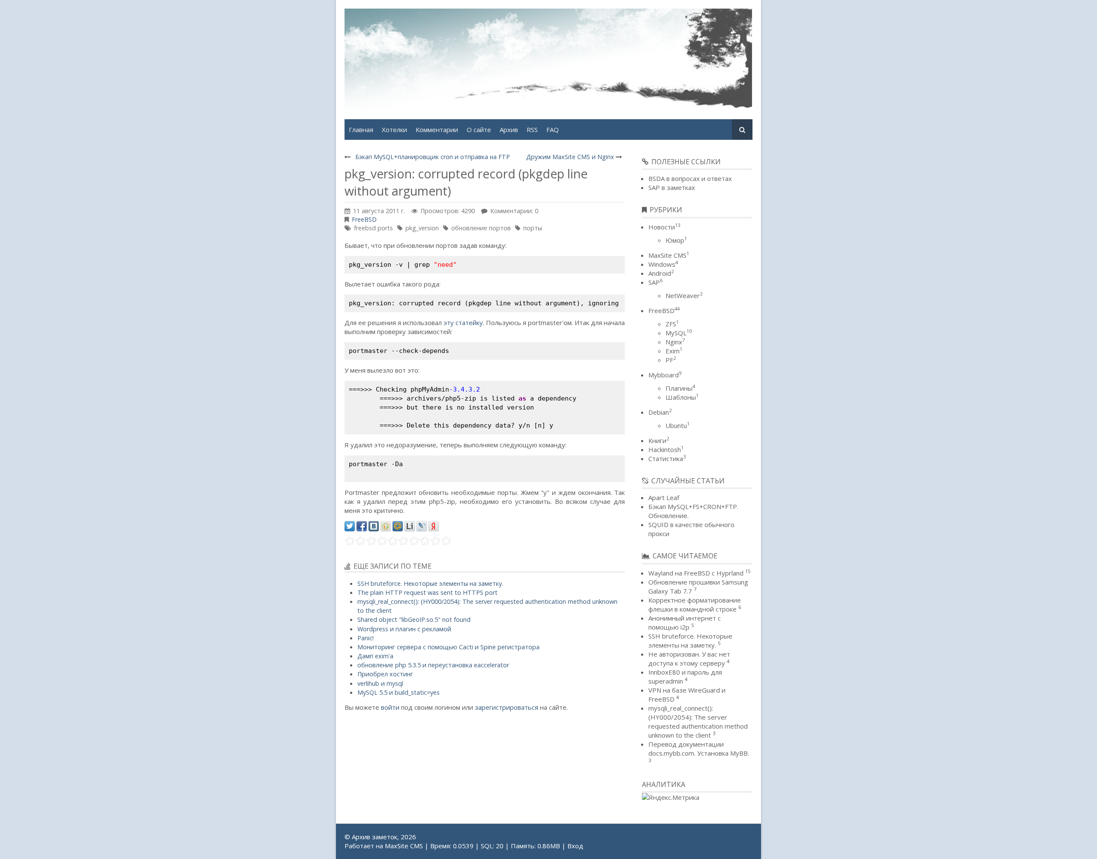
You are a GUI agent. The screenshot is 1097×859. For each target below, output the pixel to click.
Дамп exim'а (375, 656)
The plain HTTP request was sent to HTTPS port (427, 592)
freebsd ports (373, 228)
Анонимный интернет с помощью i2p (684, 622)
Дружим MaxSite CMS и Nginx (570, 157)
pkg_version (422, 228)
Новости (664, 227)
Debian (659, 412)
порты (532, 228)
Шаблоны (681, 397)
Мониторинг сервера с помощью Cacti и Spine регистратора (448, 647)
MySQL (678, 333)
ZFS (672, 323)
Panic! (365, 638)
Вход (575, 845)
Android (661, 273)
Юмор (676, 240)
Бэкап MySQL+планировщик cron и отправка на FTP (432, 157)
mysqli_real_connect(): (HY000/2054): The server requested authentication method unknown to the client (698, 721)
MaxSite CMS (668, 255)
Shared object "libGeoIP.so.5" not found (414, 619)
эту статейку (463, 322)
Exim (673, 351)
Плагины (680, 388)
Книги (658, 440)
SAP (655, 282)
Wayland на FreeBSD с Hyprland (695, 573)
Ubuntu (677, 425)
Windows (663, 264)
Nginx (675, 342)
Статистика (667, 458)
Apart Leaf (663, 497)
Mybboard (664, 375)
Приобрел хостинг (385, 674)
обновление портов (481, 228)
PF (670, 360)
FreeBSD (364, 219)
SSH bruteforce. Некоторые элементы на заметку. (430, 583)
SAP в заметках (671, 187)
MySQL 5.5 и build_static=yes (398, 692)
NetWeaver (683, 295)
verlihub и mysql (380, 683)
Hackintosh (665, 449)
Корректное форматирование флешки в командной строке (694, 604)
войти (390, 707)
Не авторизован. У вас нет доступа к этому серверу (689, 658)
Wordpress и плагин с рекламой (404, 629)
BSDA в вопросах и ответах (690, 178)
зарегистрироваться (506, 707)
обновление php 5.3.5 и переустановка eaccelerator (433, 665)
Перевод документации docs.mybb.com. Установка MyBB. (698, 748)
